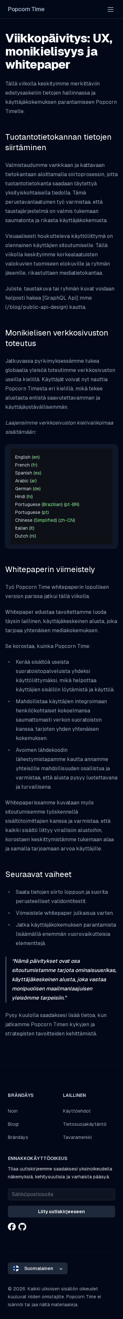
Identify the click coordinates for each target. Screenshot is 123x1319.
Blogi (13, 1124)
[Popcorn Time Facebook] (12, 1227)
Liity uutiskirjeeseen (61, 1211)
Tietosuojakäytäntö (85, 1124)
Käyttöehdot (77, 1111)
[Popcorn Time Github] (22, 1227)
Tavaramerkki (77, 1137)
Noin (13, 1111)
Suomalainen (38, 1268)
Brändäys (18, 1137)
